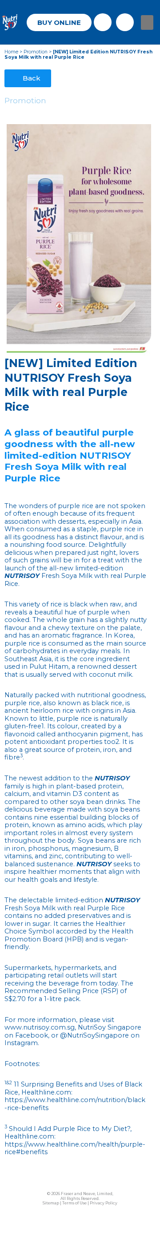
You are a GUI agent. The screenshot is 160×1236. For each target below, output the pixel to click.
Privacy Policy (103, 1203)
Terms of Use (74, 1203)
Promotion (36, 52)
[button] (147, 22)
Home (11, 52)
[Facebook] (103, 22)
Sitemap (51, 1203)
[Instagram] (125, 22)
